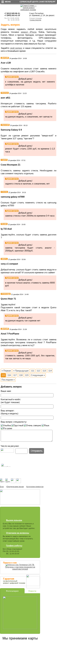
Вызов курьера (14, 520)
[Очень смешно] (32, 425)
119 (26, 375)
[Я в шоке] (6, 428)
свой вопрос (16, 48)
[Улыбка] (6, 425)
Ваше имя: (6, 391)
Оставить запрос (11, 513)
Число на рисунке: (10, 446)
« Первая (6, 370)
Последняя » (8, 379)
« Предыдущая (20, 370)
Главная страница (2, 469)
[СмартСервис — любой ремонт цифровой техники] (28, 10)
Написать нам (11, 469)
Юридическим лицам (15, 487)
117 (15, 375)
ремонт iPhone (28, 32)
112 (38, 370)
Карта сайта (7, 469)
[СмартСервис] (7, 465)
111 (32, 370)
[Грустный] (17, 425)
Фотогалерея (12, 591)
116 (9, 375)
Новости (32, 591)
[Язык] (45, 425)
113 (44, 370)
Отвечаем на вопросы (17, 533)
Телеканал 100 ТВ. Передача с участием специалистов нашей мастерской (20, 567)
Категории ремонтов (34, 487)
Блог (2, 487)
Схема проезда (35, 20)
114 (50, 370)
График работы (14, 545)
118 (21, 375)
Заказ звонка (27, 513)
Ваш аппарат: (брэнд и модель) (9, 412)
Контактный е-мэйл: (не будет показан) (11, 400)
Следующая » (38, 375)
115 (3, 375)
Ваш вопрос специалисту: (14, 422)
